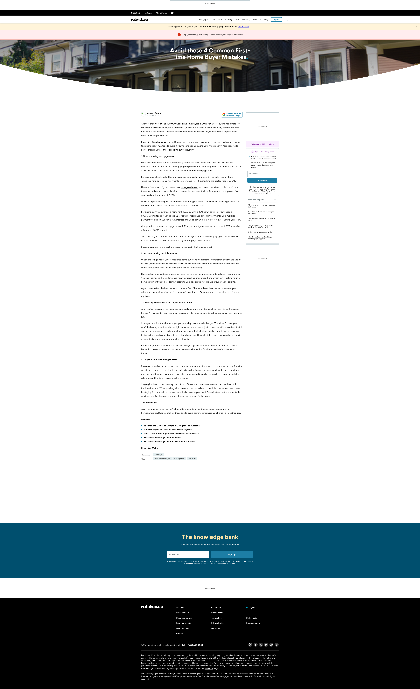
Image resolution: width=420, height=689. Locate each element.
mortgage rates (179, 459)
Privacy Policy (265, 191)
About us (180, 607)
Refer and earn (182, 612)
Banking (228, 19)
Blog (266, 19)
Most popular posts (256, 200)
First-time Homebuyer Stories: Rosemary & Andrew (169, 441)
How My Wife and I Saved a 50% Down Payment (168, 429)
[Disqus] (191, 491)
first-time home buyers (158, 142)
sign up (231, 554)
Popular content (253, 623)
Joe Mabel (153, 448)
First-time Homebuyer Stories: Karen (162, 437)
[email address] (188, 554)
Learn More (243, 26)
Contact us (188, 564)
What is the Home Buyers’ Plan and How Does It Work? (171, 433)
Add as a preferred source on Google (233, 114)
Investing (246, 19)
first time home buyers (162, 459)
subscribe (262, 180)
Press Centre (217, 612)
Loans (237, 19)
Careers (179, 634)
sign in (276, 19)
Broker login (251, 618)
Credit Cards (216, 19)
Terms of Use (253, 191)
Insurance (257, 19)
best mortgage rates (202, 170)
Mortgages (203, 19)
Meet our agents (183, 623)
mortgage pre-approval (184, 166)
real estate (192, 459)
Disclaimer (215, 628)
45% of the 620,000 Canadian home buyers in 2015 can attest (186, 123)
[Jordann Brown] (143, 114)
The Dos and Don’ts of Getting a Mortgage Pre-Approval (172, 425)
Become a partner (184, 618)
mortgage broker (189, 187)
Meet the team (183, 628)
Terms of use (216, 618)
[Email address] (262, 174)
